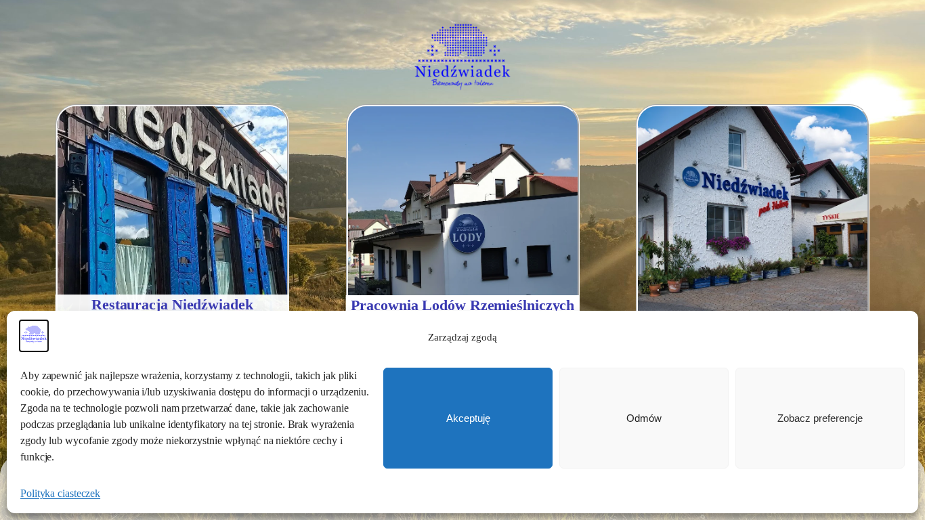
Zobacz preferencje (820, 418)
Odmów (644, 418)
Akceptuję (468, 418)
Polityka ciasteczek (60, 493)
